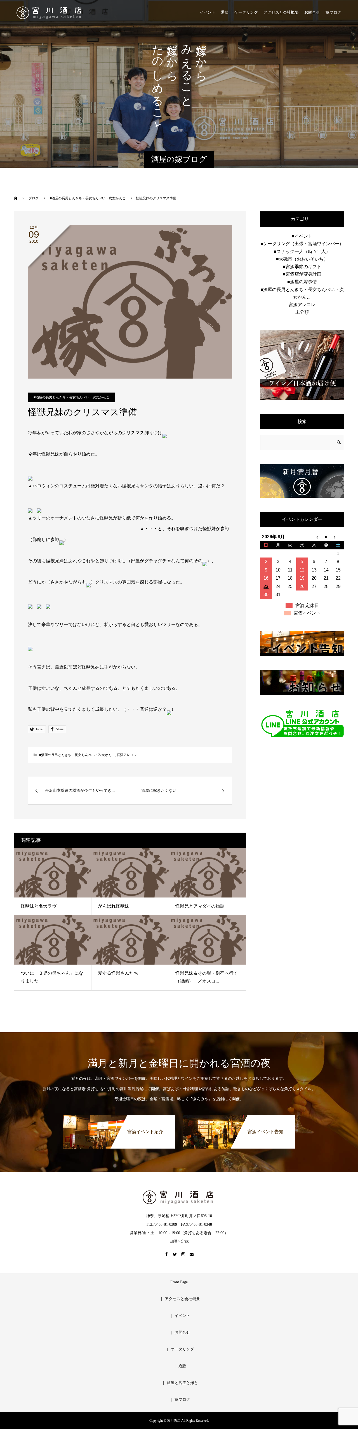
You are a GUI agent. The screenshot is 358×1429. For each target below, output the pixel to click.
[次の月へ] (338, 537)
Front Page (179, 1282)
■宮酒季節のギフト (302, 266)
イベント (207, 12)
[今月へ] (326, 537)
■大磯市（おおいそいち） (302, 259)
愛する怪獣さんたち (118, 973)
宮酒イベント (307, 613)
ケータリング (246, 12)
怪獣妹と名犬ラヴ (38, 906)
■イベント (302, 236)
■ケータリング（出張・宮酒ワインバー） (302, 243)
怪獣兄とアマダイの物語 (200, 906)
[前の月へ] (314, 537)
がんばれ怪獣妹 (113, 906)
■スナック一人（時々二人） (302, 251)
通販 (225, 12)
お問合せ (312, 12)
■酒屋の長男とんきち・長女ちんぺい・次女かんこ (71, 397)
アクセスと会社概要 (281, 12)
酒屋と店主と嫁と (182, 1383)
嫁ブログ (333, 12)
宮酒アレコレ (127, 755)
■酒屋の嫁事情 (302, 281)
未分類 (302, 312)
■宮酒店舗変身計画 (302, 274)
